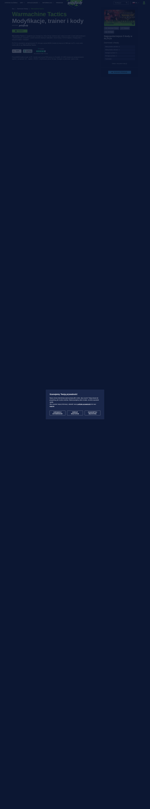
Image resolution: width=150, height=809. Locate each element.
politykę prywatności (84, 404)
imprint (52, 406)
